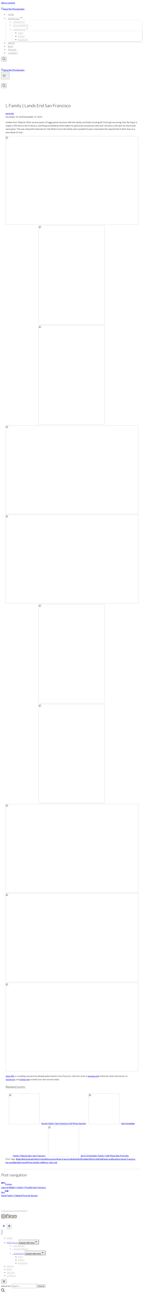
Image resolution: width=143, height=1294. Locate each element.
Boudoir (23, 39)
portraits (10, 113)
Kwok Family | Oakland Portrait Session (19, 1194)
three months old (34, 1162)
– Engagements (20, 25)
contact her (25, 1079)
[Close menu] (2, 1232)
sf (79, 1159)
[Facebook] (8, 1217)
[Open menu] (5, 75)
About (11, 43)
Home (11, 14)
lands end (107, 1159)
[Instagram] (3, 1217)
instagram (10, 1079)
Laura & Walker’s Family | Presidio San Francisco (23, 1186)
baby (19, 1159)
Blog (10, 46)
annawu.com (93, 1076)
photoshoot (51, 1159)
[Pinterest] (11, 1217)
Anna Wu (10, 1076)
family (74, 1159)
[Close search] (4, 1281)
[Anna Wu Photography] (13, 9)
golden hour (20, 1162)
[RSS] (15, 1217)
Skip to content (8, 3)
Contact (13, 53)
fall (100, 1159)
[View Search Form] (4, 59)
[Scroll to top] (3, 1226)
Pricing (12, 49)
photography (28, 1159)
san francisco (64, 1159)
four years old (50, 1162)
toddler (85, 1159)
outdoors (117, 1159)
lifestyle (93, 1159)
